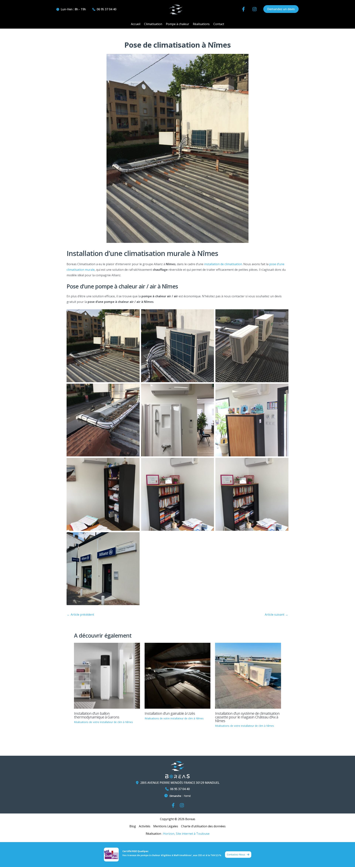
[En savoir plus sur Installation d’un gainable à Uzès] (178, 675)
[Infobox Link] (177, 797)
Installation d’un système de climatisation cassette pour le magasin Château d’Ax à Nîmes (247, 717)
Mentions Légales (165, 826)
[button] (71, 9)
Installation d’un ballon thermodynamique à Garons (96, 715)
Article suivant (276, 615)
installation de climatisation (223, 264)
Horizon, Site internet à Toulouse (186, 834)
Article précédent (80, 615)
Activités (144, 826)
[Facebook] (173, 805)
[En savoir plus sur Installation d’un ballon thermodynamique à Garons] (107, 675)
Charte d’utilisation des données (203, 826)
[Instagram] (182, 805)
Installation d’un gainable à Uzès (170, 713)
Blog (132, 826)
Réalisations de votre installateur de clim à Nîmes (103, 722)
